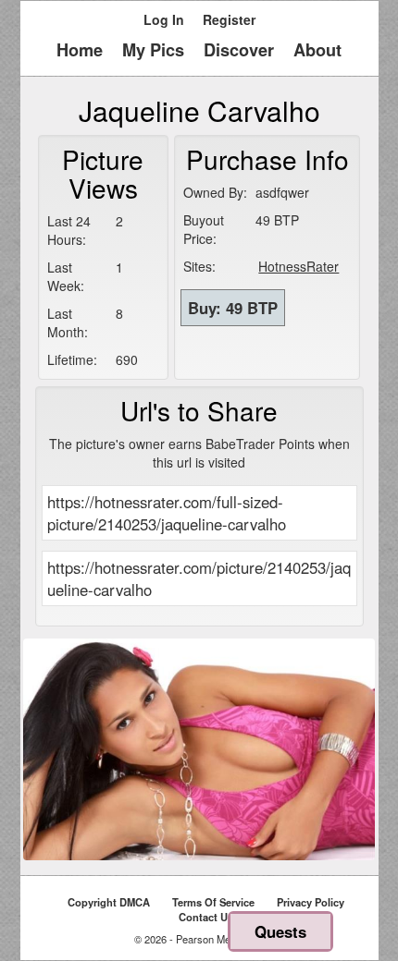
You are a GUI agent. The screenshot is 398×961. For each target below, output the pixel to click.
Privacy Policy (310, 901)
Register (229, 19)
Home (79, 50)
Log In (163, 19)
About (317, 50)
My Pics (153, 50)
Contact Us (206, 916)
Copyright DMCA (109, 901)
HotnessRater (298, 266)
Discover (239, 50)
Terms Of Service (213, 901)
